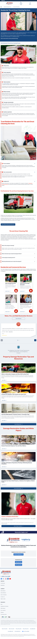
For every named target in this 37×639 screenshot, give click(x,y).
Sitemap (2, 612)
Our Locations (3, 610)
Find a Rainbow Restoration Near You (8, 224)
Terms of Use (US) (4, 628)
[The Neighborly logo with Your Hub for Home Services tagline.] (26, 540)
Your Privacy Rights (26, 631)
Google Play (19, 564)
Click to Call (21, 4)
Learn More (4, 380)
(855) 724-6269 (6, 576)
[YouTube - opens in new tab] (10, 579)
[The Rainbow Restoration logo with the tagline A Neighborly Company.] (13, 540)
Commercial (3, 583)
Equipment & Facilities (4, 606)
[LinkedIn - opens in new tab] (8, 579)
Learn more (7, 311)
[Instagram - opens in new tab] (5, 579)
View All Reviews (18, 318)
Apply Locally (3, 598)
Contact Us (3, 596)
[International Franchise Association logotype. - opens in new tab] (6, 617)
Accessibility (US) (32, 628)
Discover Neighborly (17, 554)
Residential (2, 585)
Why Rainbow (3, 590)
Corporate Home (3, 614)
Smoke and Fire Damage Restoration (25, 284)
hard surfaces (3, 33)
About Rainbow (3, 592)
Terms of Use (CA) (11, 628)
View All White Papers (18, 488)
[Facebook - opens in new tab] (1, 579)
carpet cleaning (6, 83)
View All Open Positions (18, 526)
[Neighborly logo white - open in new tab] (3, 0)
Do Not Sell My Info (17, 631)
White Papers (3, 608)
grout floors (20, 215)
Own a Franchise (3, 594)
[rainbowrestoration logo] (18, 572)
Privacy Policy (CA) (25, 628)
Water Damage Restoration (10, 283)
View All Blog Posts (17, 424)
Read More (11, 331)
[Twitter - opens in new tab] (3, 579)
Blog (1, 604)
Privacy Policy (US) (18, 628)
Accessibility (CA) (10, 631)
